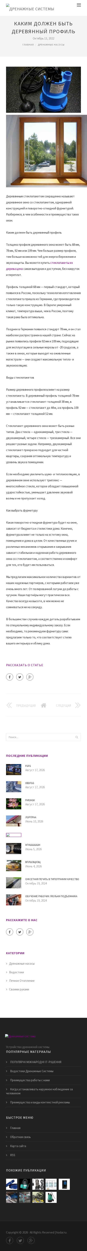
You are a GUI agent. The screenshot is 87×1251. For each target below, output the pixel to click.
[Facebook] (9, 676)
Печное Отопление (22, 981)
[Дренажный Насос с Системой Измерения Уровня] (51, 1184)
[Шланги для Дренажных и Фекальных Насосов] (11, 1184)
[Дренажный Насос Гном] (11, 1197)
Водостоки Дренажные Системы (31, 1071)
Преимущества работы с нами (30, 1080)
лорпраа (30, 817)
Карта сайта (18, 1146)
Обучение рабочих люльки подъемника (51, 896)
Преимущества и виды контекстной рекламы (40, 1102)
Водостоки (16, 972)
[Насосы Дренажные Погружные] (38, 1197)
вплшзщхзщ (32, 862)
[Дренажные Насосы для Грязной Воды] (64, 1184)
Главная (28, 44)
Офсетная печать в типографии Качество (52, 879)
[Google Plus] (29, 676)
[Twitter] (19, 676)
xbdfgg (29, 783)
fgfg (28, 766)
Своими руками (19, 989)
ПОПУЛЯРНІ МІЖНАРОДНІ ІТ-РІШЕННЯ (35, 1062)
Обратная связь (20, 1137)
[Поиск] (77, 737)
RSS (12, 1155)
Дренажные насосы (51, 44)
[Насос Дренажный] (38, 1184)
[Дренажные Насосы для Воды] (24, 1184)
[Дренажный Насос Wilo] (51, 1197)
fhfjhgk (30, 800)
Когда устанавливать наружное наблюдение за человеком (39, 1091)
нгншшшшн (32, 845)
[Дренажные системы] (30, 8)
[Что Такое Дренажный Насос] (24, 1197)
